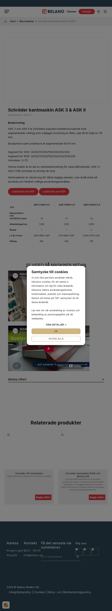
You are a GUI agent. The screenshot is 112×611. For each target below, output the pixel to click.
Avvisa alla (56, 338)
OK (56, 331)
